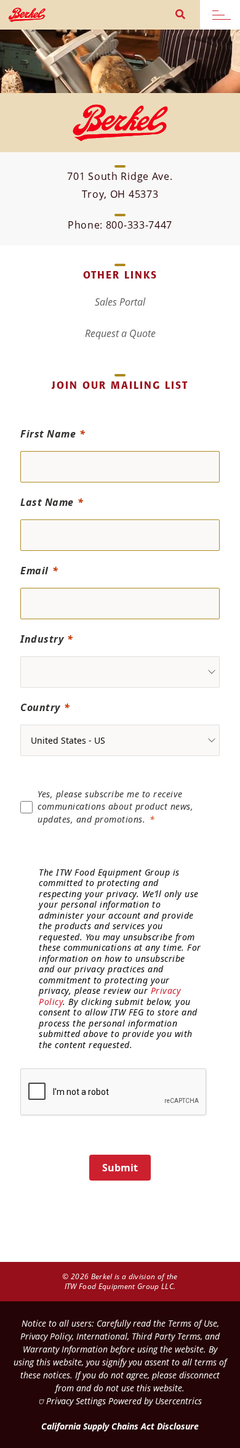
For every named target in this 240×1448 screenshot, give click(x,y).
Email (34, 570)
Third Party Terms (166, 1336)
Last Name (47, 502)
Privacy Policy (46, 1336)
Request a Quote (120, 333)
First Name (48, 434)
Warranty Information (65, 1349)
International (101, 1336)
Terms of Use (192, 1323)
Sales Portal (120, 302)
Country (40, 707)
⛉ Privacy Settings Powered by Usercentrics (120, 1401)
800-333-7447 (139, 225)
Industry (41, 639)
